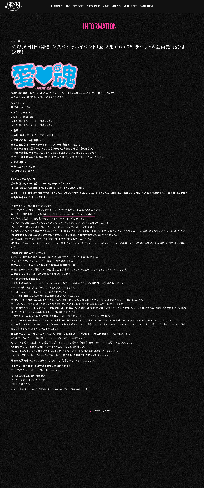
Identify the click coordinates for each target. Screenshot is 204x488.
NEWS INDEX (101, 411)
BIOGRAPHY (78, 6)
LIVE (68, 6)
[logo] (13, 6)
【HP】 (50, 134)
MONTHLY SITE (130, 6)
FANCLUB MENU (147, 6)
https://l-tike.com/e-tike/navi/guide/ (69, 214)
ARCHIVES (116, 6)
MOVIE (106, 6)
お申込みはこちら (20, 384)
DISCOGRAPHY (93, 6)
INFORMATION (57, 6)
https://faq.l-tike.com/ (46, 370)
